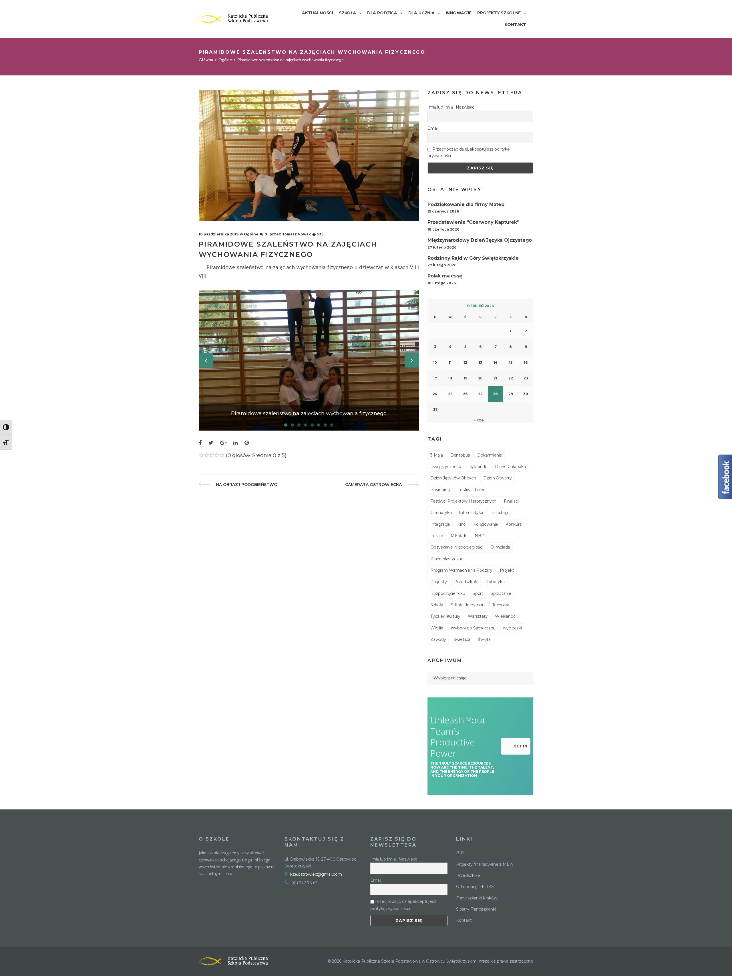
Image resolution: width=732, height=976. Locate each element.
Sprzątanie (501, 593)
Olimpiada (500, 547)
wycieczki (512, 628)
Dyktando (478, 466)
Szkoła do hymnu (468, 604)
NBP (479, 535)
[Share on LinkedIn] (235, 443)
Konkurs (514, 524)
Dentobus (460, 455)
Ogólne (225, 59)
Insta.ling (499, 512)
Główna (206, 59)
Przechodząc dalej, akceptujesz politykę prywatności (468, 152)
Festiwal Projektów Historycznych (463, 501)
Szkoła (436, 604)
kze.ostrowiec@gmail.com (316, 874)
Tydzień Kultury (445, 616)
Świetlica (461, 639)
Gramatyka (440, 512)
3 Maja (436, 455)
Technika (500, 604)
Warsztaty (478, 616)
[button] (515, 746)
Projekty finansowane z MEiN (485, 864)
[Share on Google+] (223, 443)
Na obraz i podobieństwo (246, 484)
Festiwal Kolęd (471, 489)
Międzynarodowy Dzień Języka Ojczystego (479, 240)
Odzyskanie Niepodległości (456, 547)
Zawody (438, 639)
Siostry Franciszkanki (476, 909)
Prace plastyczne (447, 558)
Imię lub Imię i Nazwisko (451, 107)
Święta (484, 639)
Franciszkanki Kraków (476, 898)
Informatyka (471, 512)
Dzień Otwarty (497, 478)
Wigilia (436, 628)
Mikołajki (459, 535)
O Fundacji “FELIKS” (476, 886)
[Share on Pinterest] (246, 443)
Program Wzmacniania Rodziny (461, 570)
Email (432, 128)
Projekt (507, 570)
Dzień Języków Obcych (453, 478)
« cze (479, 420)
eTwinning (440, 489)
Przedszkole (466, 581)
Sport (478, 593)
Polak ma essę (444, 276)
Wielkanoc (505, 616)
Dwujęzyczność (445, 466)
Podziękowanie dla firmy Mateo (465, 204)
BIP (460, 852)
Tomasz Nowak (296, 234)
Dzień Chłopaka (510, 466)
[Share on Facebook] (200, 443)
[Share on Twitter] (210, 443)
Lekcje (436, 535)
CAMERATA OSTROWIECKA (373, 484)
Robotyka (495, 581)
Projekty (438, 581)
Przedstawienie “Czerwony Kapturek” (473, 222)
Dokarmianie (489, 455)
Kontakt (464, 920)
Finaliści (511, 501)
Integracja (440, 524)
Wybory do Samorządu (473, 628)
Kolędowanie (485, 524)
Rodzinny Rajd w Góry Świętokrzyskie (473, 258)
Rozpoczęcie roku (447, 593)
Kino (461, 524)
